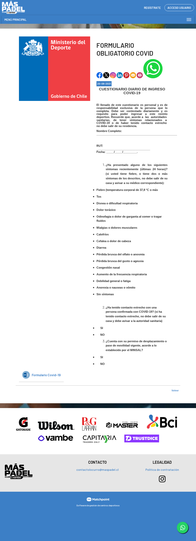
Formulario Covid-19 (46, 375)
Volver (175, 390)
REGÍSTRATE (152, 7)
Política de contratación (162, 469)
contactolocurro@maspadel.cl (97, 469)
